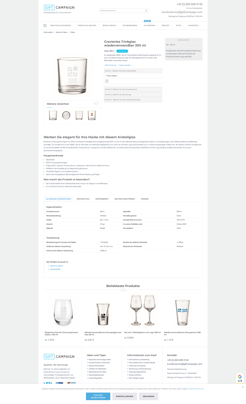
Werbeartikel (48, 32)
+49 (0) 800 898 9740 (189, 4)
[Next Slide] (97, 103)
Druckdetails (83, 199)
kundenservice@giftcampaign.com (182, 12)
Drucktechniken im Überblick (99, 362)
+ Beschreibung (110, 65)
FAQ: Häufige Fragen (136, 378)
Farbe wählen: (111, 76)
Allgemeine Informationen (58, 199)
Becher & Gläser (62, 32)
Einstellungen (124, 396)
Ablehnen (148, 396)
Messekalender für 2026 (97, 372)
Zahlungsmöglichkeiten (137, 372)
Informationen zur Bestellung (139, 359)
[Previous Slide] (95, 103)
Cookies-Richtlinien (196, 389)
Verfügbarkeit (102, 199)
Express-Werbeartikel (96, 366)
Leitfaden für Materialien (97, 369)
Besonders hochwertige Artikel (100, 359)
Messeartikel (55, 269)
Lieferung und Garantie (137, 366)
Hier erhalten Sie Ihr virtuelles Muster (142, 362)
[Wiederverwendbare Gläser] (73, 69)
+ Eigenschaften (124, 65)
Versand (145, 199)
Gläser (72, 32)
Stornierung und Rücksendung (140, 369)
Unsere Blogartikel (95, 378)
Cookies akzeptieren (98, 396)
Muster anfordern (135, 375)
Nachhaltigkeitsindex (125, 199)
